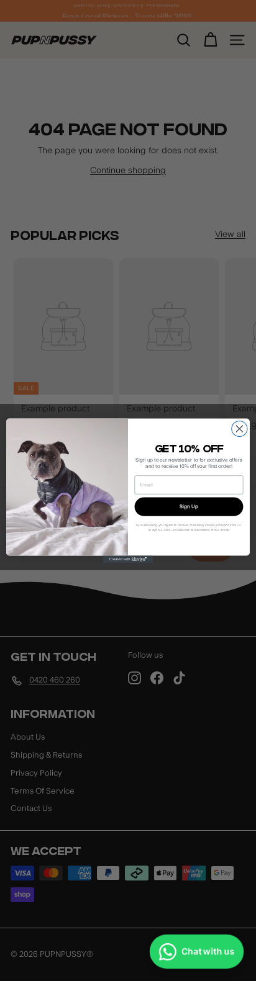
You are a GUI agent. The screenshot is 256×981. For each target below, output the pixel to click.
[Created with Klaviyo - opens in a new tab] (128, 559)
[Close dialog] (239, 428)
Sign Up (189, 506)
